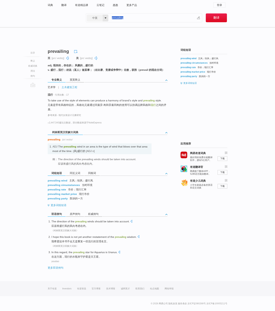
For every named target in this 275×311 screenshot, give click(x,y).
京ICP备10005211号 (216, 303)
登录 (219, 5)
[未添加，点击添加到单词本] (76, 51)
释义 (32, 61)
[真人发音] (67, 58)
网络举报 (169, 288)
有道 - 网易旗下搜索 (63, 17)
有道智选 (81, 288)
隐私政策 (172, 303)
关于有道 (52, 288)
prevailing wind (57, 180)
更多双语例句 (55, 267)
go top (32, 85)
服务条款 (182, 303)
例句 (32, 76)
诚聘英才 (125, 288)
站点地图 (154, 288)
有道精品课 (81, 5)
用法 (32, 71)
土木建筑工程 (69, 87)
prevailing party (58, 198)
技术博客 (110, 288)
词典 (50, 5)
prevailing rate (57, 189)
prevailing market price (62, 193)
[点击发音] (131, 222)
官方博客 (96, 288)
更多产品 (131, 5)
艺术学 (52, 87)
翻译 (64, 5)
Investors (66, 288)
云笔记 (100, 5)
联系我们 (139, 288)
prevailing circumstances (64, 185)
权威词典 (32, 66)
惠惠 (115, 5)
